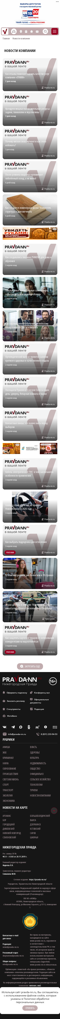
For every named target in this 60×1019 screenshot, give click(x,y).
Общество (35, 768)
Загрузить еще (32, 666)
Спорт (6, 785)
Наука (5, 763)
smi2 (39, 985)
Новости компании (40, 795)
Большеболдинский (40, 815)
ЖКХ (4, 752)
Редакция (39, 709)
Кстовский (35, 828)
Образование (9, 768)
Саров (33, 833)
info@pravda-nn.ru (17, 734)
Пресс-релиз (50, 618)
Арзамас (7, 815)
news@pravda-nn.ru (11, 947)
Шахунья (34, 837)
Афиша (6, 747)
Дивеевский (8, 828)
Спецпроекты (13, 709)
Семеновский (9, 837)
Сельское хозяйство (40, 779)
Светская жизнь (10, 779)
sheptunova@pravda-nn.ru (13, 955)
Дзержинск (35, 824)
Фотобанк (12, 716)
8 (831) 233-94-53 (49, 734)
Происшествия (10, 774)
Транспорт (8, 790)
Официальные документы (39, 701)
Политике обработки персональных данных (33, 1000)
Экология (7, 795)
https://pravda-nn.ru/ (37, 879)
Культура (34, 758)
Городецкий (8, 824)
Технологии (36, 785)
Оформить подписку (17, 692)
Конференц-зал (42, 692)
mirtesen (32, 985)
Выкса (33, 820)
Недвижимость (38, 763)
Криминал (8, 758)
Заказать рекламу (16, 701)
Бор (4, 820)
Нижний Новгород (12, 833)
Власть (33, 747)
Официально (37, 774)
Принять (30, 1008)
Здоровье (35, 752)
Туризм (34, 790)
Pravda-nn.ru (49, 87)
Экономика (9, 801)
